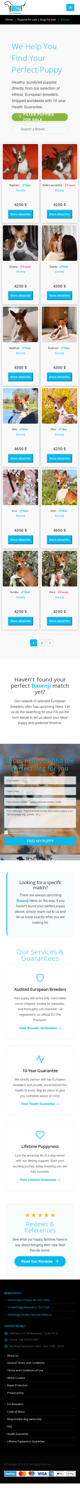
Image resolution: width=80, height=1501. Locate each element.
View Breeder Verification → (40, 1028)
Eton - (59, 511)
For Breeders (15, 1404)
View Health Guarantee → (40, 1104)
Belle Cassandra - (59, 185)
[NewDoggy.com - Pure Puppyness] (15, 7)
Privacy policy (15, 1392)
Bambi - (59, 267)
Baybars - (20, 185)
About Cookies (16, 1377)
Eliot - (20, 429)
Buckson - (59, 348)
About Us (12, 1355)
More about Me (20, 214)
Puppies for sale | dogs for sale (36, 19)
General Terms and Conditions (26, 1362)
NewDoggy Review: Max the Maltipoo (30, 1314)
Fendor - (20, 592)
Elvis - (59, 429)
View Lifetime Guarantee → (40, 1179)
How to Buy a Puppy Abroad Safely (29, 1300)
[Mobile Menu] (70, 7)
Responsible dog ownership (24, 1419)
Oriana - (20, 267)
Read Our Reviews (37, 1261)
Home (9, 19)
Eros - (20, 511)
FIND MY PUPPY (40, 841)
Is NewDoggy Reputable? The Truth (28, 1307)
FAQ (9, 1426)
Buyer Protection (17, 1385)
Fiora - (58, 592)
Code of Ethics (16, 1411)
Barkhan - (20, 348)
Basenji (20, 190)
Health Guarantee (17, 1434)
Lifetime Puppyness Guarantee (26, 1441)
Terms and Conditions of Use (25, 1370)
